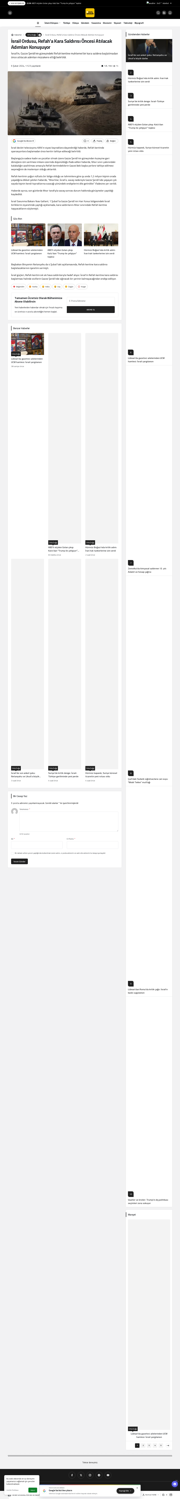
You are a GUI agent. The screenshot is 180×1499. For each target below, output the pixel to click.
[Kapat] (137, 1488)
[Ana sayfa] (38, 22)
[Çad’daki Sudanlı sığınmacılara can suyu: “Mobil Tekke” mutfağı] (149, 681)
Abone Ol (91, 309)
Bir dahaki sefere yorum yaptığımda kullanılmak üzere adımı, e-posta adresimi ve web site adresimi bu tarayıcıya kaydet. (60, 853)
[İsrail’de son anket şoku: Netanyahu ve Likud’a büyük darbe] (27, 670)
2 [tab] (143, 1445)
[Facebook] (72, 1475)
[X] (81, 1475)
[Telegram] (99, 1475)
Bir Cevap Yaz (20, 796)
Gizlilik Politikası (12, 1490)
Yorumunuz (25, 809)
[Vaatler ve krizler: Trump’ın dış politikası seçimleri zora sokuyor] (149, 1101)
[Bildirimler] (170, 13)
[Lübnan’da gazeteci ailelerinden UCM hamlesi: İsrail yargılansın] (28, 241)
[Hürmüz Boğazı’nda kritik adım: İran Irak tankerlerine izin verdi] (101, 241)
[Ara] (158, 13)
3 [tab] (149, 1445)
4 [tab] (155, 1445)
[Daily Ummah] (90, 12)
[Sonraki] (168, 1445)
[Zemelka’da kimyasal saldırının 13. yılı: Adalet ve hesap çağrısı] (149, 470)
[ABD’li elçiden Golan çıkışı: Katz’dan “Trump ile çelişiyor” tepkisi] (65, 241)
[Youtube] (108, 1475)
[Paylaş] (170, 1494)
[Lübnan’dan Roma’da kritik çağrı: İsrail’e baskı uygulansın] (149, 891)
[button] (164, 13)
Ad (13, 839)
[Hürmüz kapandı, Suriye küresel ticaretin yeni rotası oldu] (101, 670)
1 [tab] (137, 1445)
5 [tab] (160, 1445)
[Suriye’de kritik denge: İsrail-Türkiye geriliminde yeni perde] (64, 670)
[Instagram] (90, 1475)
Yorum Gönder (19, 861)
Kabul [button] (33, 1490)
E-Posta (71, 839)
